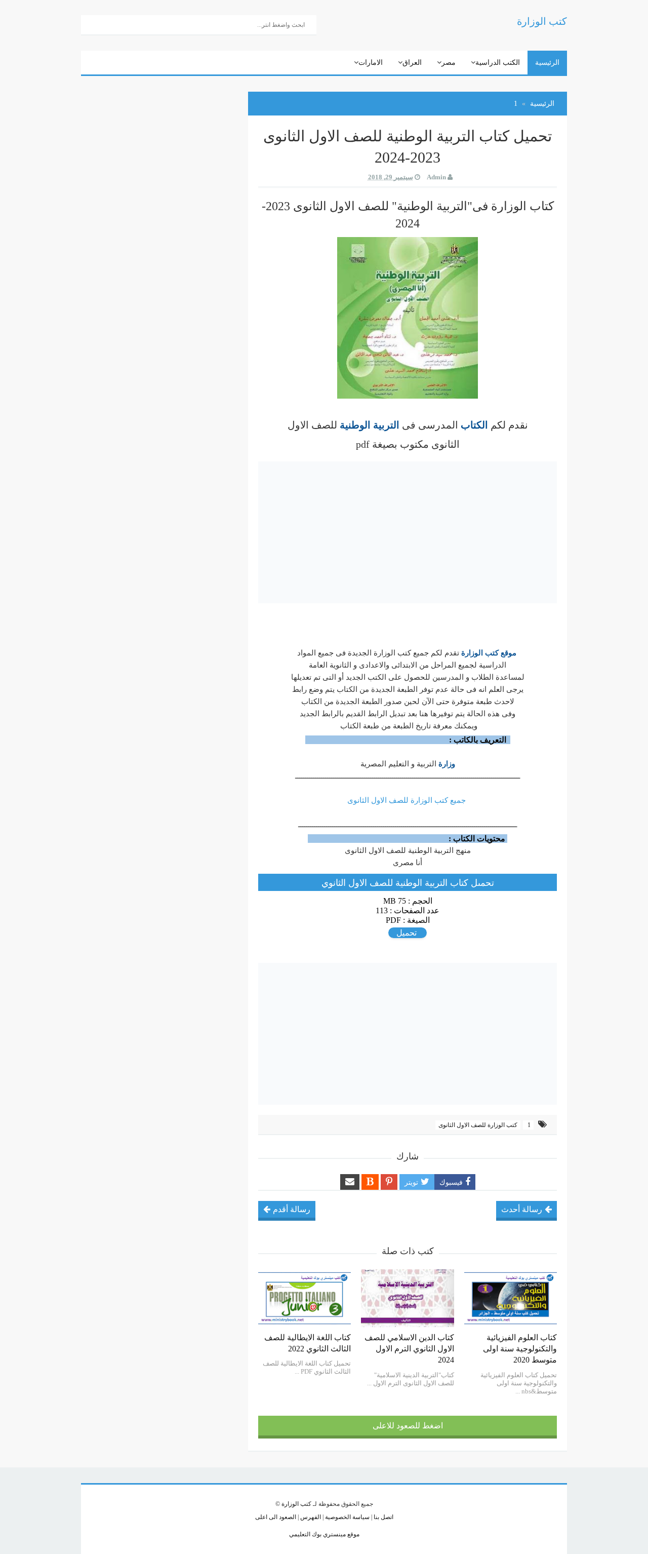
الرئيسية (547, 62)
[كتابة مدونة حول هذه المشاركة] (370, 1182)
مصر (448, 62)
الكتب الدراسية (497, 62)
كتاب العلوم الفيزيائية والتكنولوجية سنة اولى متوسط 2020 (520, 1349)
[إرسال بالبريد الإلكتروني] (349, 1182)
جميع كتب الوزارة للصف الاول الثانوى (407, 800)
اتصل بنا (382, 1517)
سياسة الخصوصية (346, 1517)
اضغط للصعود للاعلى (408, 1425)
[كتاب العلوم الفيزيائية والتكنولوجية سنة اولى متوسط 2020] (510, 1298)
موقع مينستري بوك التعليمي (324, 1534)
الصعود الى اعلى (275, 1517)
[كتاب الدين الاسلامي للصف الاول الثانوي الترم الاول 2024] (407, 1298)
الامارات (370, 62)
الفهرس (310, 1517)
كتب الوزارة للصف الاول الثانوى (477, 1125)
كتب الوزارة (296, 1503)
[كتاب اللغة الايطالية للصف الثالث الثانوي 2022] (304, 1298)
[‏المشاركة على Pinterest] (389, 1182)
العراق (412, 62)
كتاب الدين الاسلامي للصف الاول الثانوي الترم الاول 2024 (409, 1349)
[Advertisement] (407, 532)
